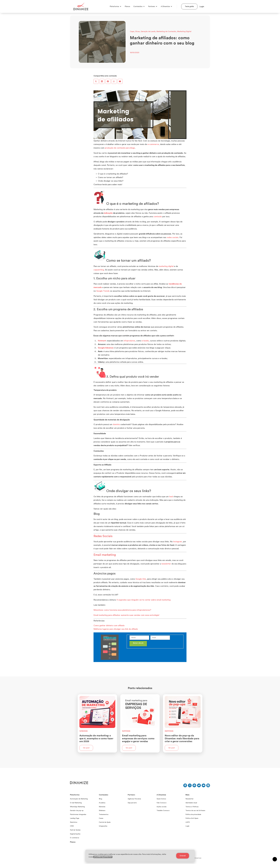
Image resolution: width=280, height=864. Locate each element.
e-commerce (153, 144)
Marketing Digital (184, 31)
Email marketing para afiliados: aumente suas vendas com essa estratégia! (126, 615)
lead (171, 497)
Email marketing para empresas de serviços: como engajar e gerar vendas (138, 738)
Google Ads (141, 579)
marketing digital (166, 266)
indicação (108, 213)
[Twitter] (199, 785)
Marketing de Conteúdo (166, 31)
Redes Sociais (103, 536)
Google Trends (102, 291)
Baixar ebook (138, 643)
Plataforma (74, 795)
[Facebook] (194, 785)
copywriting (99, 270)
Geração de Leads (148, 31)
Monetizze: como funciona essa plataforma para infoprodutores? (122, 610)
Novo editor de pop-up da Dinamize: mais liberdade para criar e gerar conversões (182, 738)
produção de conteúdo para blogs (120, 148)
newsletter (166, 564)
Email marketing (105, 554)
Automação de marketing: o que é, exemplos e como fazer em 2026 (96, 738)
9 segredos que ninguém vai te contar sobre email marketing (144, 600)
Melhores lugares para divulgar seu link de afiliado (116, 629)
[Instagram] (190, 785)
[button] (96, 81)
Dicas (137, 31)
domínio (116, 424)
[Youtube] (203, 785)
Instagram (177, 542)
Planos (72, 842)
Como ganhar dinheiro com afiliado (109, 625)
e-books (145, 341)
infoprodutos (129, 341)
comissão (157, 217)
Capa (132, 31)
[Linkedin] (185, 785)
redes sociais (172, 237)
